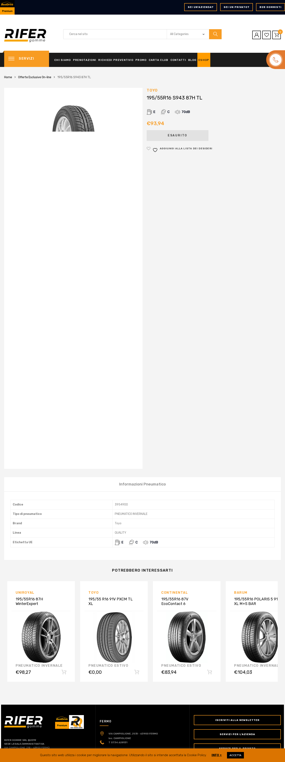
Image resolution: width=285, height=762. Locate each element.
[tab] (142, 484)
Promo (141, 60)
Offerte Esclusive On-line (34, 77)
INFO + (217, 755)
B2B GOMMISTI (270, 7)
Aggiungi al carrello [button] (64, 673)
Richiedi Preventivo (115, 60)
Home (8, 77)
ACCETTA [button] (235, 755)
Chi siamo (62, 60)
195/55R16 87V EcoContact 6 (174, 601)
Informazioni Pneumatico (142, 484)
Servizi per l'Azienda (237, 734)
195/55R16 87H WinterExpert (29, 601)
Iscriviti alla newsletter (237, 720)
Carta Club (158, 60)
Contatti (178, 60)
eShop (203, 60)
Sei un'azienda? (200, 7)
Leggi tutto (136, 673)
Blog (192, 60)
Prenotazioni (84, 60)
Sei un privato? (236, 7)
